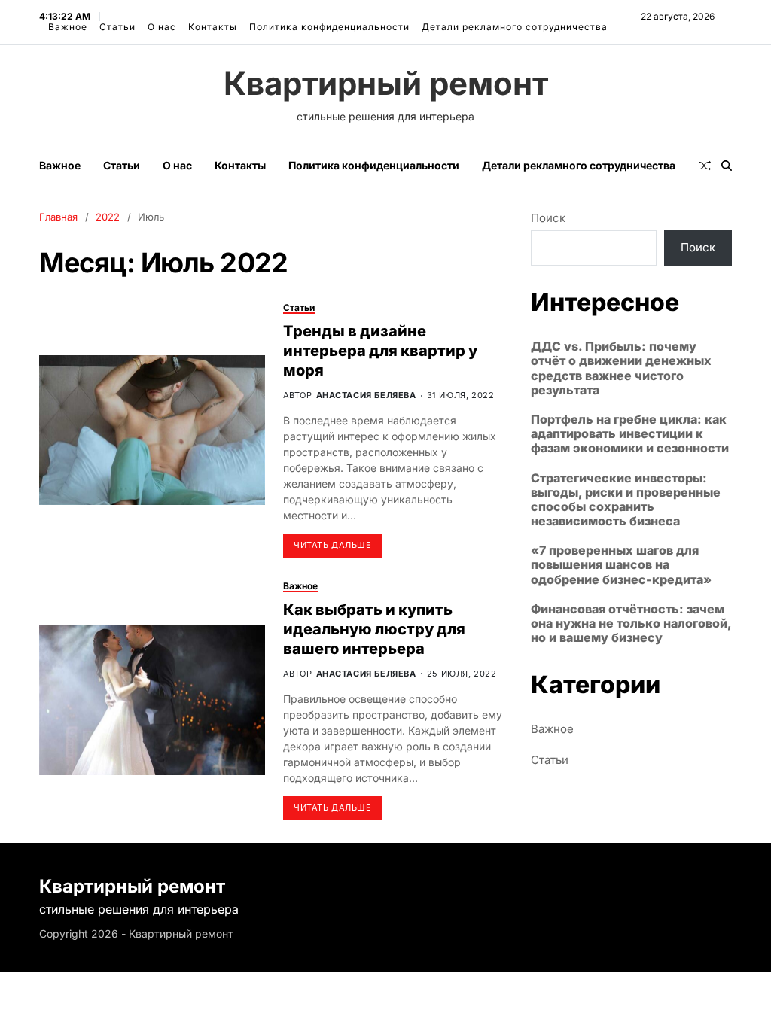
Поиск (548, 218)
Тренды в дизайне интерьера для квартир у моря (380, 350)
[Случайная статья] (705, 166)
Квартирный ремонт (386, 83)
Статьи (117, 26)
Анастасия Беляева (366, 395)
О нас (162, 26)
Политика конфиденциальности (329, 26)
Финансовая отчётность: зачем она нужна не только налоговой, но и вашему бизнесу (631, 623)
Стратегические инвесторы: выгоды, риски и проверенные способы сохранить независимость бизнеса (626, 500)
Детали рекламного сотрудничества (515, 26)
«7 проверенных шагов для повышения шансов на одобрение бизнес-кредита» (621, 564)
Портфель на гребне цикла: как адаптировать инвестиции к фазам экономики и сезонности (630, 433)
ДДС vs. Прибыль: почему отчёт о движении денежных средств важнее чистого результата (621, 368)
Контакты (212, 26)
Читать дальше (332, 545)
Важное (67, 26)
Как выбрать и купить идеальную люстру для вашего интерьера (374, 629)
